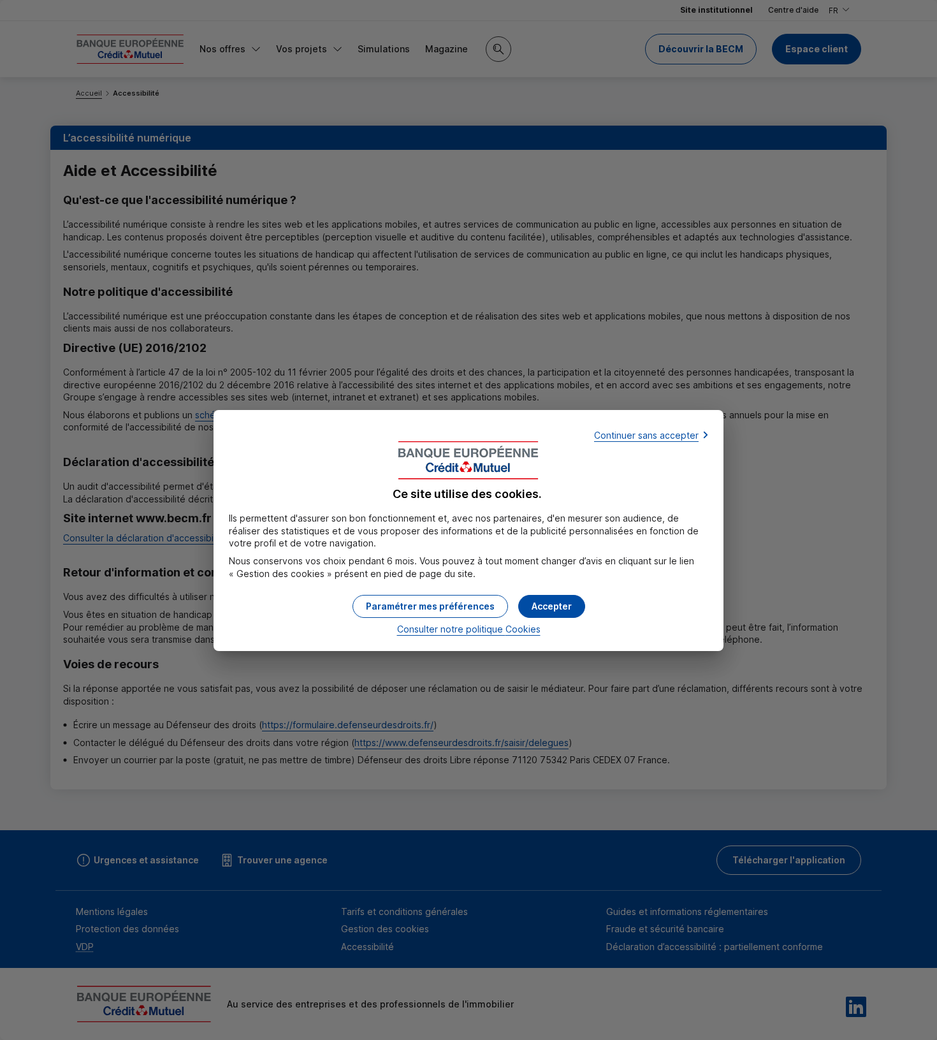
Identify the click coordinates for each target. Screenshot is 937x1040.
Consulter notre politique (469, 629)
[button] (551, 606)
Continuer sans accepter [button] (646, 435)
